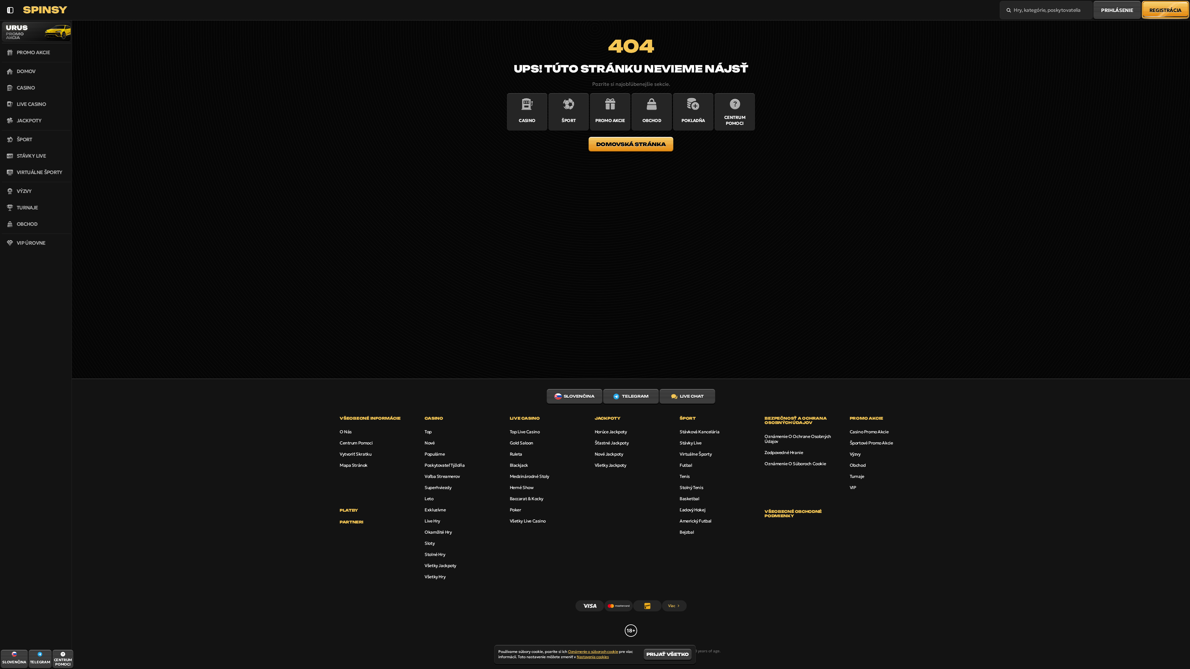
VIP (853, 487)
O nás (346, 432)
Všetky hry (435, 576)
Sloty (429, 543)
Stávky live (690, 443)
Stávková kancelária (699, 432)
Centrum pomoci (356, 443)
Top (428, 432)
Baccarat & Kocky (526, 498)
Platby (349, 510)
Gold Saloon (521, 443)
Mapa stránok (354, 465)
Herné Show (522, 487)
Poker (515, 510)
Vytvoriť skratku (355, 454)
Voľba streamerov (442, 476)
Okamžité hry (438, 532)
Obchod (858, 465)
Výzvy (855, 454)
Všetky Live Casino (528, 521)
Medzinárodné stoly (529, 476)
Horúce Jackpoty (611, 432)
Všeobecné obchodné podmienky (793, 513)
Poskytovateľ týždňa (445, 465)
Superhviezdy (438, 487)
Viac (671, 605)
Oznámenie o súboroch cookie (795, 463)
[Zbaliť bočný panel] (10, 10)
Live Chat (692, 396)
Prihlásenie (1117, 10)
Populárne (435, 454)
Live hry (432, 521)
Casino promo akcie (869, 432)
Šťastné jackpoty (611, 443)
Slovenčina (579, 396)
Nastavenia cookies (593, 657)
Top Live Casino (525, 432)
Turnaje (857, 476)
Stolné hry (435, 554)
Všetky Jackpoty (440, 565)
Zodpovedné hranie (784, 452)
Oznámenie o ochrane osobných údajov (798, 439)
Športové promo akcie (871, 443)
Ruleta (516, 454)
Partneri (352, 522)
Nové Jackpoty (609, 454)
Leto (429, 498)
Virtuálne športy (696, 454)
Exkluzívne (435, 510)
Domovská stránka (631, 144)
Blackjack (519, 465)
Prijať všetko (667, 654)
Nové (429, 443)
